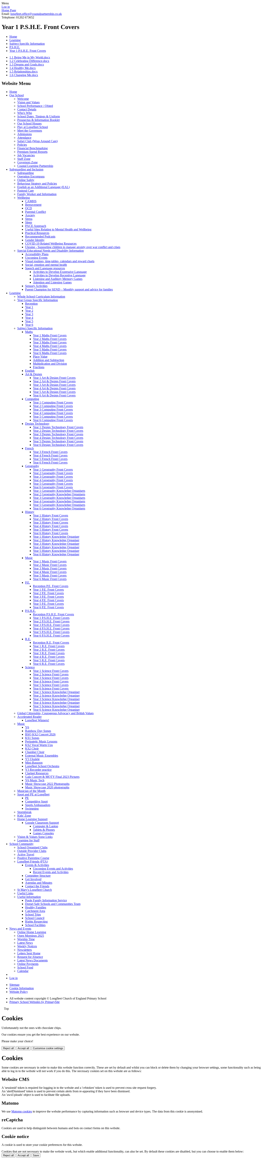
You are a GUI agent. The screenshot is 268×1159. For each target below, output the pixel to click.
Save (36, 1155)
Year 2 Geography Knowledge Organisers (59, 494)
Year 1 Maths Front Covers (50, 335)
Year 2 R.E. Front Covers (49, 649)
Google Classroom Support (42, 822)
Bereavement (33, 204)
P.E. (27, 582)
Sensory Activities (36, 286)
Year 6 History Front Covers (50, 533)
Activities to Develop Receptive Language (59, 275)
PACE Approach (35, 226)
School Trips (33, 914)
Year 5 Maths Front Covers (50, 349)
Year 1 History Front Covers (50, 515)
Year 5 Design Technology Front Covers (58, 441)
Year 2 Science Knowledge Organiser (56, 695)
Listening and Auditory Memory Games (57, 279)
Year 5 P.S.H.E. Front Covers (51, 632)
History (29, 512)
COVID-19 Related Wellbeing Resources (51, 243)
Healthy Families (35, 907)
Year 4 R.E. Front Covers (49, 656)
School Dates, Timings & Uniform (38, 116)
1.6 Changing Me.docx (23, 75)
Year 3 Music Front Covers (50, 568)
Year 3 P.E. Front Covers (48, 596)
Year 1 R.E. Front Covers (49, 646)
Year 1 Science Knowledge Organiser (56, 692)
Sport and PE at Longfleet (33, 794)
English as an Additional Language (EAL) (43, 187)
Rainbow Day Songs (38, 731)
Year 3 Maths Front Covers (50, 342)
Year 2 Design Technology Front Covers (58, 430)
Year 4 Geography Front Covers (53, 480)
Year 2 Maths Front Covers (50, 339)
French (29, 448)
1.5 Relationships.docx (23, 71)
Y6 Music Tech (34, 780)
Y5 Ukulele (32, 759)
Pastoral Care (25, 190)
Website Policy (18, 991)
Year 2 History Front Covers (50, 519)
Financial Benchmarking (32, 148)
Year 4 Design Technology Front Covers (58, 437)
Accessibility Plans (36, 254)
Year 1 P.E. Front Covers (48, 589)
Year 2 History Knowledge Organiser (56, 540)
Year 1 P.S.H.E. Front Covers (27, 50)
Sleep (28, 222)
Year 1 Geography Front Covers (53, 469)
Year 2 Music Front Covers (50, 565)
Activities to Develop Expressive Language (60, 271)
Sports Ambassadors (37, 805)
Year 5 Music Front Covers (50, 575)
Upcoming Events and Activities (53, 868)
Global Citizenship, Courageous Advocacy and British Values (55, 713)
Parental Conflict (35, 211)
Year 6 (29, 324)
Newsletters (24, 949)
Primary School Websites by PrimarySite (34, 1002)
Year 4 (29, 317)
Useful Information (29, 896)
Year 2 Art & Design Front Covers (54, 381)
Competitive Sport (36, 801)
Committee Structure (38, 875)
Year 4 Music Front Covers (50, 572)
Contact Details (26, 109)
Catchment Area (35, 911)
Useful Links (25, 893)
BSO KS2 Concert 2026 (40, 734)
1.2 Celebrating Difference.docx (29, 61)
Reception (31, 303)
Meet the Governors (29, 130)
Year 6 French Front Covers (50, 462)
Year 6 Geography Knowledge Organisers (59, 508)
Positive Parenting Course (33, 858)
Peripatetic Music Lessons (41, 741)
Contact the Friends (37, 886)
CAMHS (30, 201)
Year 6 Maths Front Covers (50, 353)
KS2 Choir (32, 748)
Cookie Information (21, 988)
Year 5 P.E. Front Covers (48, 603)
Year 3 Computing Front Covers (53, 409)
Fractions (38, 367)
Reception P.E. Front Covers (50, 586)
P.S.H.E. (14, 47)
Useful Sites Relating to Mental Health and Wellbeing (58, 229)
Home (13, 36)
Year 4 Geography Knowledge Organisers (59, 501)
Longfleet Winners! (37, 720)
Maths (29, 331)
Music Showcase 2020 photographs (47, 787)
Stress (28, 219)
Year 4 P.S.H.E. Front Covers (51, 628)
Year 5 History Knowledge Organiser (56, 550)
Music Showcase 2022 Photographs (47, 783)
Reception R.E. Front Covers (51, 642)
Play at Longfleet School (32, 127)
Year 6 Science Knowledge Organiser (56, 709)
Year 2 (29, 310)
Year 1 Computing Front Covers (53, 402)
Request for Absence (30, 957)
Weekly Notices (27, 946)
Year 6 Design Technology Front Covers (58, 444)
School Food (25, 967)
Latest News (25, 942)
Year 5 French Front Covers (50, 459)
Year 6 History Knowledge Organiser (56, 554)
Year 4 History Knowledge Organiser (56, 547)
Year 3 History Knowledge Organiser (56, 543)
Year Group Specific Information (37, 300)
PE (27, 798)
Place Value (40, 356)
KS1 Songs (32, 738)
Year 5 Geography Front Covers (53, 483)
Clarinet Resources (36, 773)
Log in (6, 6)
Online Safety (25, 180)
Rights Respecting (36, 921)
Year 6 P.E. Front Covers (48, 607)
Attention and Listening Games (52, 282)
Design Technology (37, 423)
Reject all (8, 1048)
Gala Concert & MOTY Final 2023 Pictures (52, 776)
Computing (32, 399)
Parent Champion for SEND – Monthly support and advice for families (69, 289)
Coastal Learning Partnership (35, 166)
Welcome (23, 98)
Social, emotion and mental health (46, 264)
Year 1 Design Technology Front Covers (58, 427)
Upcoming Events (36, 257)
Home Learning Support (32, 819)
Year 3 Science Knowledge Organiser (56, 699)
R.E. (28, 639)
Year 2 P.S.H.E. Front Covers (51, 621)
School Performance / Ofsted (35, 106)
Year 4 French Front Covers (50, 455)
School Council (34, 918)
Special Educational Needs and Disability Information (50, 250)
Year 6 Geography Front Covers (53, 487)
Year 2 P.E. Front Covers (48, 593)
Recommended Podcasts (40, 236)
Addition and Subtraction (48, 360)
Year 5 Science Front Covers (50, 685)
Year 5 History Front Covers (50, 529)
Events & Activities (37, 865)
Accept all (23, 1048)
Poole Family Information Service (46, 900)
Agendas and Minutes (38, 882)
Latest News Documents (32, 960)
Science (30, 667)
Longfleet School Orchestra (42, 766)
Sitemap (14, 984)
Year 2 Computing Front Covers (53, 406)
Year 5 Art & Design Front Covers (54, 392)
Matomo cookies (21, 1111)
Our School (16, 95)
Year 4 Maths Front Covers (50, 346)
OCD (28, 208)
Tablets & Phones (44, 829)
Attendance (24, 137)
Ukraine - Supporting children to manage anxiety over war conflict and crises (72, 247)
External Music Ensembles (41, 755)
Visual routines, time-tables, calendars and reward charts (59, 261)
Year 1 (29, 307)
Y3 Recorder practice (38, 769)
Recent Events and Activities (50, 872)
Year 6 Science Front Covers (50, 688)
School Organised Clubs (32, 847)
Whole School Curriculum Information (41, 296)
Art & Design (33, 374)
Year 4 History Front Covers (50, 526)
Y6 (27, 727)
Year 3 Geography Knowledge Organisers (59, 497)
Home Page (9, 10)
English (30, 370)
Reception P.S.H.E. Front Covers (53, 614)
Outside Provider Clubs (31, 851)
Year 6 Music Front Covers (50, 579)
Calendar (22, 971)
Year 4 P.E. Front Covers (48, 600)
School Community (21, 844)
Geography (32, 466)
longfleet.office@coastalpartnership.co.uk (36, 13)
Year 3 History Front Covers (50, 522)
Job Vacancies (26, 155)
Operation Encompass (31, 176)
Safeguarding (25, 173)
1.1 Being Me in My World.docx (29, 57)
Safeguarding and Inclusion (26, 169)
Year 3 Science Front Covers (50, 678)
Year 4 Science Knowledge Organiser (56, 702)
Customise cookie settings (48, 1048)
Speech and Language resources (45, 268)
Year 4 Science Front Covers (50, 681)
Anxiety (30, 215)
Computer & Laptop (45, 826)
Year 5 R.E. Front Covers (49, 660)
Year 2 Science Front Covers (50, 674)
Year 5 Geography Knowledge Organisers (59, 505)
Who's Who (24, 113)
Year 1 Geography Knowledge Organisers (59, 490)
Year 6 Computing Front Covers (53, 420)
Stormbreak (24, 812)
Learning (15, 40)
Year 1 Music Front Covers (50, 561)
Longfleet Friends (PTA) (32, 861)
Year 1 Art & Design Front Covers (54, 377)
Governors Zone (27, 162)
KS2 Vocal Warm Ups (39, 745)
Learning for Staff (28, 840)
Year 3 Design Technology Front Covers (58, 434)
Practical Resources (37, 233)
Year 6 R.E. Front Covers (49, 663)
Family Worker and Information (37, 194)
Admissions (24, 134)
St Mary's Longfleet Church (34, 889)
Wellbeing (23, 197)
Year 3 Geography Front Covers (53, 476)
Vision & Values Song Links (35, 836)
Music (29, 557)
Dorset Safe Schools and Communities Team (52, 904)
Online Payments (27, 964)
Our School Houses (29, 123)
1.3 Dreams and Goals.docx (26, 64)
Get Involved (33, 879)
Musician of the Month (31, 791)
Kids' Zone (24, 815)
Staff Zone (23, 158)
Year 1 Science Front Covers (50, 670)
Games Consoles (43, 833)
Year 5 (29, 321)
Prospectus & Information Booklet (38, 120)
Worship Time (26, 939)
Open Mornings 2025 (30, 935)
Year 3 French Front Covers (50, 452)
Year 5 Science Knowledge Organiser (56, 706)
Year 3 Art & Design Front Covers (54, 384)
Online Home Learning (31, 932)
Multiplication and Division (50, 363)
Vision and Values (28, 102)
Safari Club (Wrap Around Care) (37, 141)
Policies (22, 144)
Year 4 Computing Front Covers (53, 413)
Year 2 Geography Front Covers (53, 473)
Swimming (32, 808)
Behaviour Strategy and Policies (37, 183)
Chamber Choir (34, 752)
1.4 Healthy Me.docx (22, 68)
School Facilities (35, 925)
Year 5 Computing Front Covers (53, 416)
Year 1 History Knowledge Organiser (56, 536)
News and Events (20, 928)
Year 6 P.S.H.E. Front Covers (51, 635)
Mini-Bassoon (34, 762)
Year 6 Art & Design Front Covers (54, 395)
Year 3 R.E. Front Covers (49, 653)
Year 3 (29, 314)
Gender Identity (35, 240)
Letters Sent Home (28, 953)
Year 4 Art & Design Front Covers (54, 388)
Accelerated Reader (29, 716)
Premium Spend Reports (32, 151)
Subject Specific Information (27, 43)
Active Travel (25, 854)
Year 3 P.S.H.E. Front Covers (51, 625)
